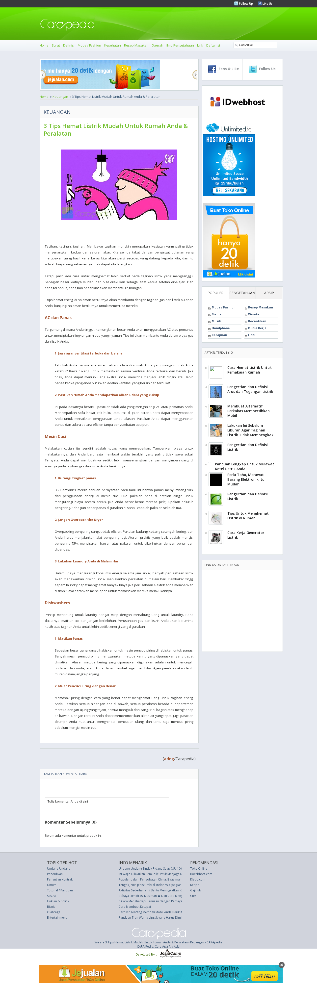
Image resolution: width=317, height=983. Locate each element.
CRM (193, 896)
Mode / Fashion (89, 45)
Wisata (253, 314)
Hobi (251, 335)
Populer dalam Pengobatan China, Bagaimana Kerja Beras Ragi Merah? (168, 879)
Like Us (267, 3)
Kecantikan (257, 321)
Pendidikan (55, 874)
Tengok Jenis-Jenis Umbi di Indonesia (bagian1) (151, 885)
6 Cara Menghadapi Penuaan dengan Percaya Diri (153, 901)
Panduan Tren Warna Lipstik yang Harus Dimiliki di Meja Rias (161, 917)
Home (44, 45)
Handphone (221, 328)
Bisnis (216, 314)
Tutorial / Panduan (60, 890)
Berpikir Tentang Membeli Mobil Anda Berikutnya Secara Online (163, 912)
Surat (56, 45)
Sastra (51, 896)
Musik (216, 321)
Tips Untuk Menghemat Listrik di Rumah (248, 515)
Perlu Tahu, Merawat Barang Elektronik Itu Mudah (245, 479)
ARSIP (269, 292)
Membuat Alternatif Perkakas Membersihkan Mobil (248, 411)
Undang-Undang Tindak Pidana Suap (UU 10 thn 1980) (156, 868)
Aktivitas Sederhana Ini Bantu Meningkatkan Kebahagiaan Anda (162, 890)
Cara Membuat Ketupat (135, 907)
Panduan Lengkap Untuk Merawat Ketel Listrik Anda (244, 466)
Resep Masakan (136, 45)
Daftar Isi (213, 45)
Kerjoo (195, 885)
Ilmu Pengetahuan (180, 45)
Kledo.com (197, 879)
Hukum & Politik (58, 901)
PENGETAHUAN (242, 292)
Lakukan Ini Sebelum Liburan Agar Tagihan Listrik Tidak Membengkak (250, 430)
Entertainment (57, 917)
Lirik (200, 45)
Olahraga (53, 912)
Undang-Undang (58, 868)
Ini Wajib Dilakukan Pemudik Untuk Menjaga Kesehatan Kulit (160, 874)
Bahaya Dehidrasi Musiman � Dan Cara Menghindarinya (158, 896)
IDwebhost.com (201, 874)
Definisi (69, 45)
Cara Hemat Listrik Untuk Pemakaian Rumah (249, 370)
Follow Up (245, 3)
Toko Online (198, 868)
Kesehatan (112, 45)
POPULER (215, 292)
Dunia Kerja (257, 328)
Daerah (157, 45)
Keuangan (60, 96)
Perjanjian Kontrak (60, 879)
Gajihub (195, 890)
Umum (51, 885)
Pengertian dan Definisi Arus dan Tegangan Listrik (250, 389)
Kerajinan (219, 335)
